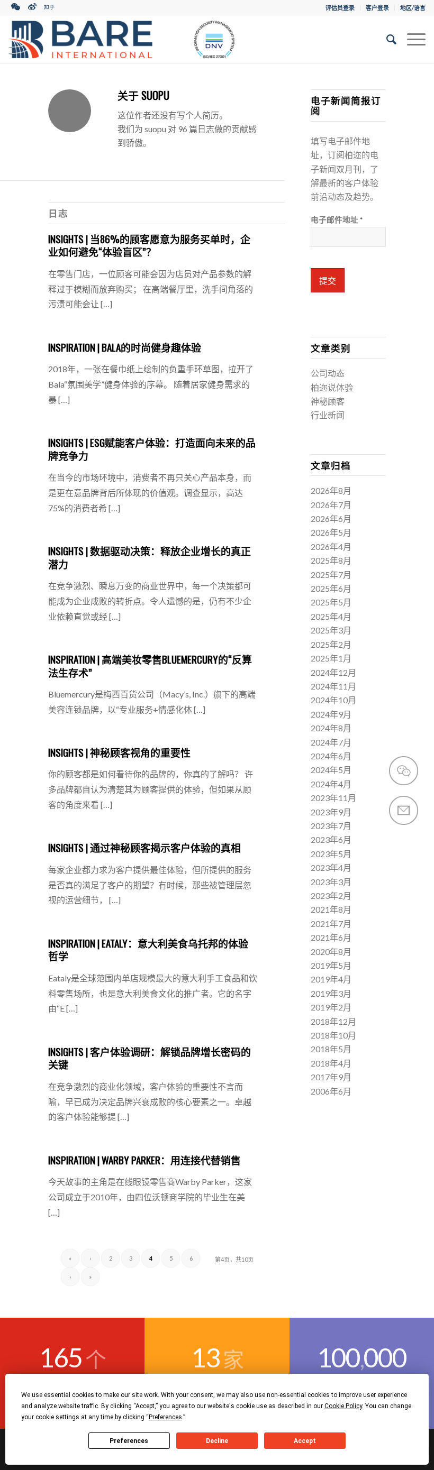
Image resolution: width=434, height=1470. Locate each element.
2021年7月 (331, 923)
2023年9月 (331, 812)
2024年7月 (331, 742)
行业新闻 (328, 415)
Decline (217, 1441)
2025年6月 (331, 588)
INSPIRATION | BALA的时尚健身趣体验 (124, 346)
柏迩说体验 (332, 387)
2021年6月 (331, 937)
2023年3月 (331, 882)
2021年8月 (331, 909)
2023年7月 (331, 826)
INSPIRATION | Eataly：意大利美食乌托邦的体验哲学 (148, 949)
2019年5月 (331, 965)
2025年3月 (331, 630)
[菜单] (411, 39)
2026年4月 (331, 546)
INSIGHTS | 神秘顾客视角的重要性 (119, 752)
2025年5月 (331, 602)
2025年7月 (331, 574)
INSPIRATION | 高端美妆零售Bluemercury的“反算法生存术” (150, 665)
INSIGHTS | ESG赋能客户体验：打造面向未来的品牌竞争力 (152, 449)
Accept (305, 1441)
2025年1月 (331, 658)
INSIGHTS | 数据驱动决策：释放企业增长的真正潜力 (149, 557)
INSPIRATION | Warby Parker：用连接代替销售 (144, 1159)
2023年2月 (331, 895)
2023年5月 (331, 854)
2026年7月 (331, 505)
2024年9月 (331, 714)
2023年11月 (333, 798)
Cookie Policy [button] (343, 1406)
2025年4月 (331, 616)
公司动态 (328, 373)
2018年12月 (333, 1021)
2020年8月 (331, 952)
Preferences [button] (165, 1417)
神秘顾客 (328, 401)
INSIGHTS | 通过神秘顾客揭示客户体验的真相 (144, 847)
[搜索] (386, 39)
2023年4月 (331, 867)
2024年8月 (331, 728)
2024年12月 (333, 672)
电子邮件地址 (337, 219)
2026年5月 (331, 532)
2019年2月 (331, 1007)
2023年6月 (331, 839)
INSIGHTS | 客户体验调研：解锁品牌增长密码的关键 (149, 1058)
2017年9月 (331, 1077)
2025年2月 (331, 644)
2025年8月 (331, 560)
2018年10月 (333, 1035)
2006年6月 (331, 1091)
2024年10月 (333, 700)
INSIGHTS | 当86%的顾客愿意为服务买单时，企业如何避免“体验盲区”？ (149, 245)
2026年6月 (331, 518)
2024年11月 (333, 686)
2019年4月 (331, 979)
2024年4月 (331, 784)
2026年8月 (331, 490)
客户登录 (377, 7)
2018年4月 (331, 1063)
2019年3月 (331, 993)
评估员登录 (340, 7)
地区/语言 (413, 7)
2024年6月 (331, 756)
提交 (327, 280)
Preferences (129, 1441)
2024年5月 (331, 770)
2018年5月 (331, 1049)
